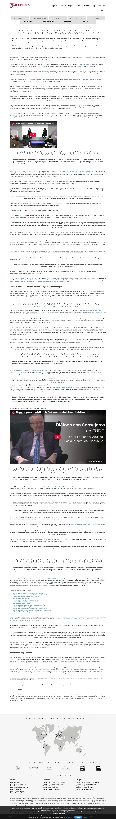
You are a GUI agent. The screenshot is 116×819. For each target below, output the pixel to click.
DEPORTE (67, 22)
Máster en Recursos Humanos (18, 793)
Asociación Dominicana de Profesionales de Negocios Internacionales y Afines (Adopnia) (36, 281)
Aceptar (78, 817)
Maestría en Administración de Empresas (54, 782)
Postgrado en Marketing (82, 786)
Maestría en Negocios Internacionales (53, 784)
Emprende (86, 6)
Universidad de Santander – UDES (91, 310)
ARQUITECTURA (48, 22)
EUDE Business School (84, 64)
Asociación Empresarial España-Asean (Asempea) (87, 280)
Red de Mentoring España (40, 370)
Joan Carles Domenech (99, 312)
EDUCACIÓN (87, 22)
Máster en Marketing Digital (17, 791)
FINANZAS (96, 18)
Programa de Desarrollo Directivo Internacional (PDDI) (86, 524)
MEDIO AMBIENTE (29, 22)
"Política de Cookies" (68, 817)
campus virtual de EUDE (58, 244)
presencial (93, 291)
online (102, 291)
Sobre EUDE (101, 6)
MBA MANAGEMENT (20, 18)
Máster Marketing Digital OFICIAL (18, 784)
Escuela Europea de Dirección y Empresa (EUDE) (42, 312)
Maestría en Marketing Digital (50, 787)
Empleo (70, 6)
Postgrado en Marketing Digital (84, 787)
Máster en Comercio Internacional (19, 787)
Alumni (78, 6)
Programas (54, 6)
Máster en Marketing (15, 789)
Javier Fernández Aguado (67, 387)
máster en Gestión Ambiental (51, 486)
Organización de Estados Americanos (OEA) (37, 579)
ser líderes (55, 319)
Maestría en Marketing (49, 786)
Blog (93, 6)
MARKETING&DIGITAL (39, 18)
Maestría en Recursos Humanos (51, 789)
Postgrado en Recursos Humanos (85, 789)
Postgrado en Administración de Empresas (87, 782)
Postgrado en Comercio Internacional (86, 784)
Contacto (102, 10)
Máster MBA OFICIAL (15, 782)
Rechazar (85, 817)
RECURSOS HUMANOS (77, 18)
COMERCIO (58, 18)
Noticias (63, 6)
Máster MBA (13, 786)
